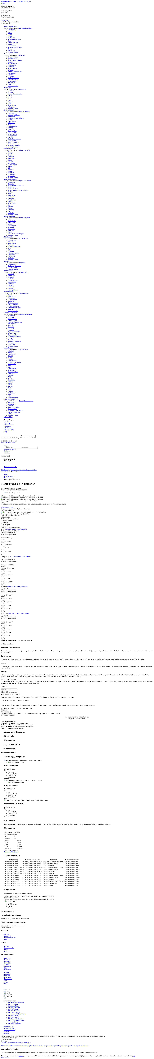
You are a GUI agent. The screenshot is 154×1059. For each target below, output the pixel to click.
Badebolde (11, 113)
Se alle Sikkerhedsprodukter (16, 410)
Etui (9, 219)
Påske (9, 100)
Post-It (9, 232)
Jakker (9, 367)
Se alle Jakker (12, 370)
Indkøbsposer (11, 323)
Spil (9, 168)
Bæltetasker (11, 317)
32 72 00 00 (4, 471)
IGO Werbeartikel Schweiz (15, 1019)
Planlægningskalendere (14, 266)
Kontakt (6, 949)
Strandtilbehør (12, 140)
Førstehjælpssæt (12, 275)
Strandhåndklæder (13, 142)
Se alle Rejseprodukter (14, 336)
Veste (9, 394)
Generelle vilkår (8, 1026)
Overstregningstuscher (14, 307)
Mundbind (11, 274)
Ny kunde (7, 451)
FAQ (5, 433)
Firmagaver (7, 87)
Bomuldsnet (11, 315)
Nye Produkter (8, 428)
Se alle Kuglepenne (13, 306)
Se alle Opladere (12, 81)
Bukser (10, 357)
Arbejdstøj (11, 351)
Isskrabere (11, 402)
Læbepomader (12, 282)
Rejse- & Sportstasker (14, 331)
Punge (9, 376)
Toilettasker (11, 287)
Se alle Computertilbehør (15, 60)
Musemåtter (11, 227)
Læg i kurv (4, 710)
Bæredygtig (7, 423)
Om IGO (6, 934)
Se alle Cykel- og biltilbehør (16, 118)
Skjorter (10, 381)
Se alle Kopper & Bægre (15, 47)
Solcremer (11, 283)
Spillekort (10, 169)
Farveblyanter (12, 296)
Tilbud (6, 421)
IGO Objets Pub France (14, 1012)
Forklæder (11, 184)
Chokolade (11, 251)
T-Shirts (6, 964)
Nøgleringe (11, 166)
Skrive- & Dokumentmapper (16, 233)
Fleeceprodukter (12, 360)
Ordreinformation (9, 948)
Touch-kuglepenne (13, 304)
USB (9, 84)
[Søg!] (18, 438)
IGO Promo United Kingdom (16, 1020)
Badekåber (11, 187)
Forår (9, 99)
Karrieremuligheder (9, 937)
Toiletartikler (11, 285)
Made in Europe (9, 429)
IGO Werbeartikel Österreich (16, 1002)
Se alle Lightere (12, 164)
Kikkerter (10, 127)
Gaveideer (11, 90)
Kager (9, 248)
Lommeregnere (12, 225)
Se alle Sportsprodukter (14, 139)
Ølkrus (10, 33)
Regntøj (10, 378)
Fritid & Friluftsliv (9, 110)
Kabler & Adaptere (13, 78)
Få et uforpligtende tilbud (7, 715)
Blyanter (10, 295)
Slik (9, 250)
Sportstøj (10, 386)
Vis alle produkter (13, 52)
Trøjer (9, 389)
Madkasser (11, 197)
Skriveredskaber (8, 291)
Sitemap (6, 1033)
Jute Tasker (11, 325)
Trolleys (10, 338)
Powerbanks (11, 82)
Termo (9, 49)
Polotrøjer (10, 375)
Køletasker (11, 327)
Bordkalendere (12, 264)
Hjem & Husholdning (10, 179)
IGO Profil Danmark (10, 1001)
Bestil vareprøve (5, 711)
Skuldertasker (12, 343)
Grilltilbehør (11, 123)
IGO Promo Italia (13, 1004)
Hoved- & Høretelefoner (15, 71)
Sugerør (10, 201)
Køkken (10, 192)
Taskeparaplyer (12, 132)
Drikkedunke (11, 29)
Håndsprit (10, 278)
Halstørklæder (12, 364)
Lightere (10, 161)
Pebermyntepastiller (13, 253)
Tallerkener (11, 209)
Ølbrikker (10, 242)
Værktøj (10, 413)
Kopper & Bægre (13, 42)
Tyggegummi (11, 256)
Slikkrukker (11, 254)
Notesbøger (11, 230)
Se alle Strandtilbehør (14, 145)
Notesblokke (11, 229)
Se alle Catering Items (14, 246)
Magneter (10, 206)
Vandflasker (11, 50)
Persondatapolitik (9, 1028)
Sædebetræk (11, 116)
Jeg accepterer (5, 1057)
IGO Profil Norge (13, 1022)
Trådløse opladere (13, 79)
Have (9, 124)
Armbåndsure (12, 354)
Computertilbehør (13, 57)
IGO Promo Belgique (14, 1007)
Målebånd (10, 405)
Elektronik (7, 54)
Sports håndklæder (13, 189)
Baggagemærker (12, 335)
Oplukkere (11, 198)
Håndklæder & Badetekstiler (16, 185)
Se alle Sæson (12, 105)
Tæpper (10, 208)
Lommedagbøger (12, 267)
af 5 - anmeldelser (12, 1)
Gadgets (10, 62)
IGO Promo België (13, 1006)
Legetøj (10, 160)
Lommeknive (11, 404)
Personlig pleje (8, 270)
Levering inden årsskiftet (15, 94)
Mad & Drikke (8, 237)
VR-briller (11, 66)
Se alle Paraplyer (12, 134)
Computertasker (12, 319)
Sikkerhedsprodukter (14, 407)
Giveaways (11, 156)
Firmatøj (10, 359)
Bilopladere (11, 76)
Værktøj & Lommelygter (11, 399)
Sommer (10, 102)
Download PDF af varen (11, 852)
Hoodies (10, 391)
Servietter (10, 245)
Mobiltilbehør (12, 73)
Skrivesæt (10, 309)
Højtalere (10, 70)
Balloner (10, 152)
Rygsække (11, 340)
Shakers (10, 44)
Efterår (10, 97)
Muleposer (11, 328)
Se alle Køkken (12, 203)
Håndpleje (11, 277)
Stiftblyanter (11, 298)
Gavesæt (10, 92)
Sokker (10, 383)
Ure (9, 211)
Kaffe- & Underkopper (14, 39)
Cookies (6, 1031)
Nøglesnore (11, 158)
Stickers (10, 171)
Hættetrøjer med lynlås (14, 362)
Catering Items (12, 240)
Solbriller (10, 385)
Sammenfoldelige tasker (14, 341)
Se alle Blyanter (12, 299)
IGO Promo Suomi (13, 1017)
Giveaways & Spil (9, 148)
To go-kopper (12, 46)
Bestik (9, 193)
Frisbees (10, 119)
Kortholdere (11, 222)
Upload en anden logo (7, 507)
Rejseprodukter (12, 333)
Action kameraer (12, 63)
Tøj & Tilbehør (8, 348)
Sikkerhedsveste (12, 409)
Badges (10, 155)
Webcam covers (12, 58)
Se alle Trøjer (11, 393)
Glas (9, 31)
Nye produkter (30, 470)
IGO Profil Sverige (13, 1009)
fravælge (21, 1056)
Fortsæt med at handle (10, 467)
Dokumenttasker (12, 320)
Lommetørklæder (13, 280)
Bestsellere (7, 426)
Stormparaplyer (12, 131)
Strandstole (11, 144)
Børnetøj (10, 356)
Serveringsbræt (12, 243)
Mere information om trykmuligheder (16, 529)
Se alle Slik (11, 258)
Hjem (5, 474)
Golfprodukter (12, 121)
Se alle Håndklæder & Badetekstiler (18, 190)
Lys (9, 205)
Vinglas (10, 36)
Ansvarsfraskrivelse (9, 1030)
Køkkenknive (12, 195)
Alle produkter (8, 417)
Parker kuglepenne (13, 303)
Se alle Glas (11, 37)
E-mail (19, 471)
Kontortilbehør (12, 221)
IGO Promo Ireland (13, 1015)
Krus (9, 41)
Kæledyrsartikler (12, 126)
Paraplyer (10, 129)
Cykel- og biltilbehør (14, 115)
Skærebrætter (11, 200)
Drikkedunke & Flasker (11, 26)
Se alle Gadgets (12, 68)
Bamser (10, 153)
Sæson (10, 95)
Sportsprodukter (12, 135)
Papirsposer (11, 330)
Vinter (9, 103)
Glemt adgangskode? (10, 449)
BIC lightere (11, 163)
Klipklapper (11, 373)
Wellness (10, 288)
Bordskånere (11, 182)
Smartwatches (12, 65)
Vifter (9, 396)
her (134, 1056)
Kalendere (7, 261)
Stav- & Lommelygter (14, 412)
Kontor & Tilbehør (9, 216)
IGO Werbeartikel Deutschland (16, 1014)
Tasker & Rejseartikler (10, 312)
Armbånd (10, 352)
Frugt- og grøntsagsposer (15, 322)
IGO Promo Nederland (14, 1023)
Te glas (10, 34)
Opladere (10, 74)
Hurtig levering (8, 425)
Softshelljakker (12, 368)
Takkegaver (11, 107)
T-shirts (10, 388)
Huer (9, 365)
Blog (5, 431)
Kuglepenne (11, 301)
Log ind (7, 445)
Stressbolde (11, 172)
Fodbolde (10, 137)
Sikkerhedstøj (12, 380)
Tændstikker (11, 174)
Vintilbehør (11, 213)
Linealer (10, 224)
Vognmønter (11, 176)
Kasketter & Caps (13, 372)
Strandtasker (11, 344)
